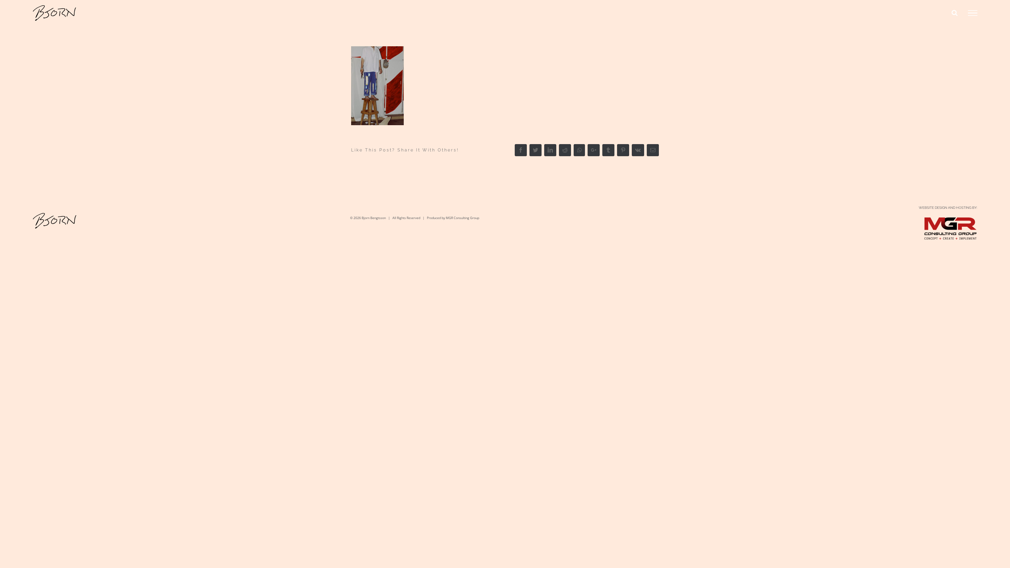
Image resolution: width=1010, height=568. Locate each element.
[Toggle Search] (954, 12)
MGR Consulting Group (462, 218)
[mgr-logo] (950, 223)
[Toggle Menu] (973, 13)
